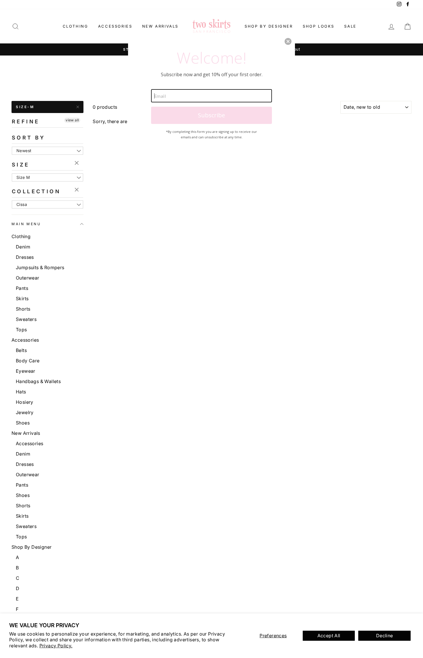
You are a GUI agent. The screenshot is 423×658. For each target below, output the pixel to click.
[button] (288, 41)
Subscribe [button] (211, 115)
